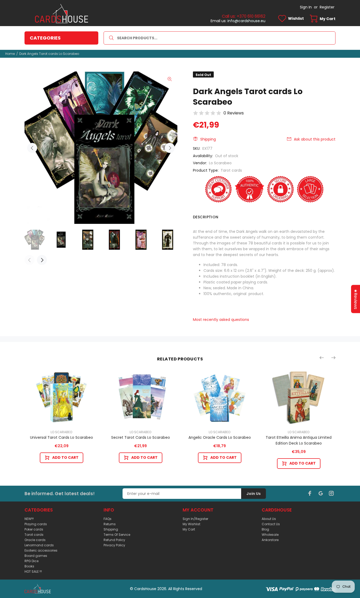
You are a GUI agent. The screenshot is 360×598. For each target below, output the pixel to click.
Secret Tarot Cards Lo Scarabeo (140, 437)
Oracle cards (35, 540)
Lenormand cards (39, 545)
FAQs (107, 519)
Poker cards (34, 529)
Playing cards (36, 524)
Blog (265, 529)
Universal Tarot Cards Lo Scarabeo (61, 437)
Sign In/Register (195, 519)
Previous (32, 148)
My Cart (189, 529)
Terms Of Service (117, 534)
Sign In (306, 7)
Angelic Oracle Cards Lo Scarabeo (219, 437)
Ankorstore (270, 540)
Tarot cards (231, 170)
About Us (269, 519)
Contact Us (271, 524)
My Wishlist (191, 524)
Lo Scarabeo (220, 163)
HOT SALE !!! (33, 571)
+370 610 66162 (251, 16)
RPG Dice (31, 561)
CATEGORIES (45, 38)
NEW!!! (29, 519)
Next (170, 148)
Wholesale (270, 534)
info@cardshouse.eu (246, 20)
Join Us (253, 493)
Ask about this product (314, 139)
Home (10, 53)
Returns (110, 524)
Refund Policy (114, 540)
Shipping (208, 139)
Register (327, 7)
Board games (36, 555)
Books (29, 566)
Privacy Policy (114, 545)
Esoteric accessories (41, 550)
